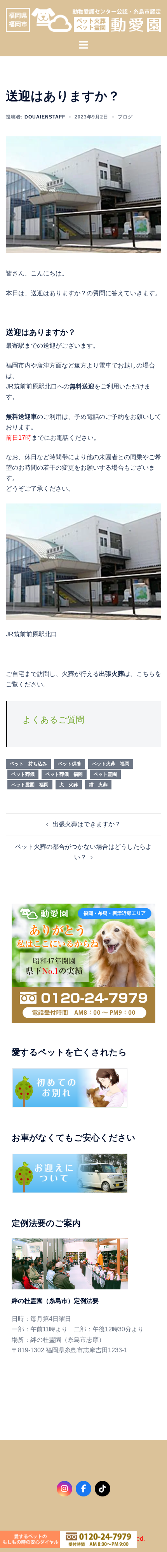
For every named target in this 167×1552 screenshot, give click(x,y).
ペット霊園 (105, 774)
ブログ (125, 117)
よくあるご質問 (53, 720)
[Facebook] (83, 1488)
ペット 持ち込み (28, 763)
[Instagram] (64, 1488)
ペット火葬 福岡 (110, 763)
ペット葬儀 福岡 (64, 774)
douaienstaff (44, 117)
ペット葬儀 (23, 774)
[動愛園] (83, 19)
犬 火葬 (68, 784)
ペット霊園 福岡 (30, 784)
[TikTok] (102, 1488)
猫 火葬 (98, 784)
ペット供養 (69, 763)
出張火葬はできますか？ (86, 824)
